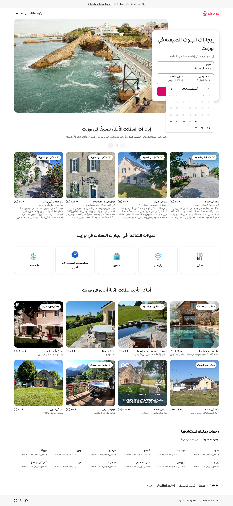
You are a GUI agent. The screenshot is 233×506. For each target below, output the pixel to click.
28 (171, 121)
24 (196, 121)
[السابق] (122, 145)
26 (183, 121)
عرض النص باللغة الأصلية (99, 4)
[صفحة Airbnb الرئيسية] (211, 13)
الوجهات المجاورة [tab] (211, 439)
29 (208, 128)
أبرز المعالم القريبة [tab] (189, 439)
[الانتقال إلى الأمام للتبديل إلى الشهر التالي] (171, 89)
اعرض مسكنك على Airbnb (30, 13)
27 (177, 121)
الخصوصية (191, 500)
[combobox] (185, 68)
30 (202, 128)
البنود (181, 500)
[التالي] (110, 145)
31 (196, 128)
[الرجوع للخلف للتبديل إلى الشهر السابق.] (208, 89)
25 (189, 121)
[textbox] (199, 81)
